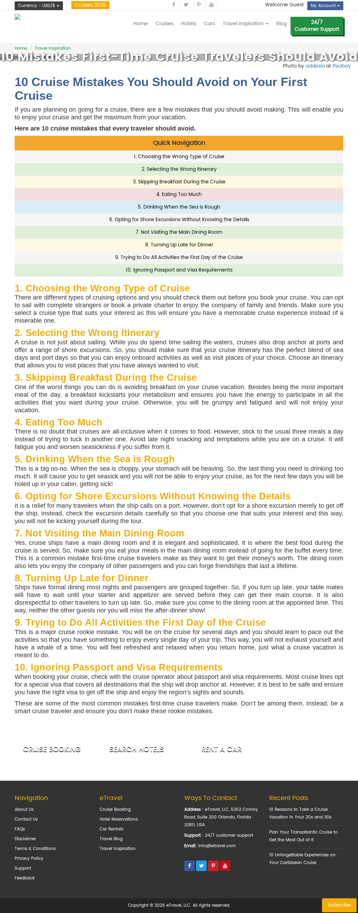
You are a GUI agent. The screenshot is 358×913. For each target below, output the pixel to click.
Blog (281, 24)
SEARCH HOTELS (136, 749)
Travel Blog (111, 839)
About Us (24, 809)
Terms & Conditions (35, 848)
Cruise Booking (115, 809)
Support (23, 868)
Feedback (25, 878)
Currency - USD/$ (37, 5)
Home (140, 24)
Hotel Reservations (119, 819)
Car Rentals (111, 829)
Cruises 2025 (90, 5)
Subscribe (339, 905)
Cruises (164, 24)
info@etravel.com (217, 846)
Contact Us (26, 819)
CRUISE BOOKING (52, 749)
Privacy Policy (29, 858)
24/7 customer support (229, 835)
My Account (324, 5)
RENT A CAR (221, 749)
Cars (209, 24)
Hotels (188, 24)
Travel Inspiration (118, 848)
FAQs (20, 829)
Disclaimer (25, 839)
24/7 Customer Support (317, 25)
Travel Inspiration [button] (244, 24)
